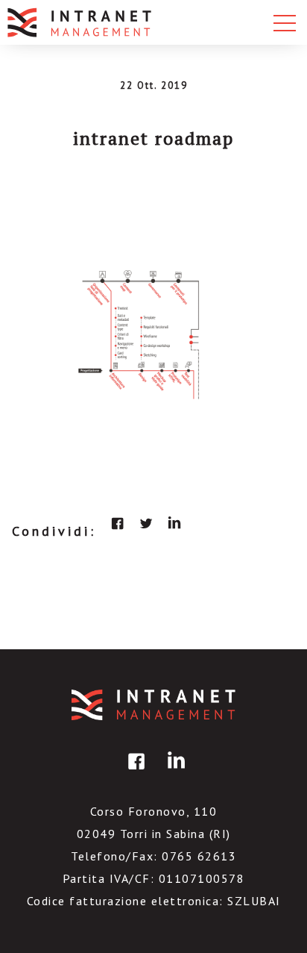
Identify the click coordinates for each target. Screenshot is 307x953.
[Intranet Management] (80, 22)
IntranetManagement (153, 705)
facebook (117, 523)
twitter (146, 523)
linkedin (174, 523)
